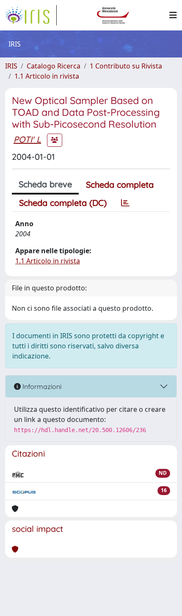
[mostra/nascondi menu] (173, 15)
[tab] (125, 203)
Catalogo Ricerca (53, 66)
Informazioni (41, 386)
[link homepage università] (113, 15)
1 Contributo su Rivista (126, 66)
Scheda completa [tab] (120, 184)
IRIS (11, 66)
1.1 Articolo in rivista (46, 76)
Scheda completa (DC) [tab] (63, 202)
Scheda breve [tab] (45, 184)
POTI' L (27, 139)
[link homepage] (31, 15)
